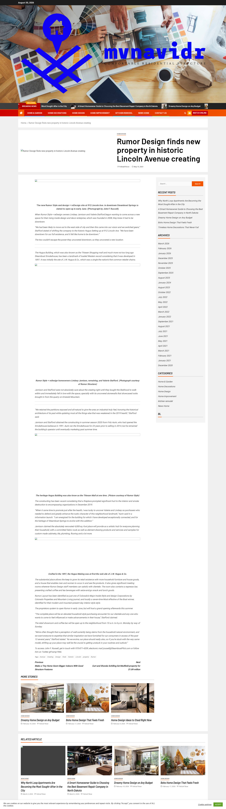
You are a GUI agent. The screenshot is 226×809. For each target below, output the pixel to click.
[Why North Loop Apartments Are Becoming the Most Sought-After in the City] (43, 760)
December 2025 (165, 258)
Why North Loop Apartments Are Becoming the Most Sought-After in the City (41, 786)
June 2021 (163, 336)
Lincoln (78, 657)
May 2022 (162, 302)
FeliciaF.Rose (124, 167)
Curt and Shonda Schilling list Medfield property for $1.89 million (116, 666)
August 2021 (164, 326)
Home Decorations (57, 113)
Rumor (93, 657)
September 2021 (165, 321)
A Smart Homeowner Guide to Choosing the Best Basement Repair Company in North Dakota (90, 106)
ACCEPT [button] (218, 804)
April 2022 (162, 307)
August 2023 (164, 287)
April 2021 (162, 346)
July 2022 (162, 297)
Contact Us (161, 113)
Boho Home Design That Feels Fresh (200, 106)
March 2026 (163, 243)
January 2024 (164, 282)
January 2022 (164, 316)
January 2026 (164, 253)
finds (64, 657)
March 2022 (163, 312)
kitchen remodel (123, 113)
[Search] (185, 113)
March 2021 (163, 350)
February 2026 (164, 248)
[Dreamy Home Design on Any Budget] (42, 698)
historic (71, 657)
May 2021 (162, 341)
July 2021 (162, 331)
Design (57, 657)
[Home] (21, 113)
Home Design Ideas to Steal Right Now (131, 720)
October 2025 (164, 268)
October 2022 (164, 292)
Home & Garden (34, 113)
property (86, 657)
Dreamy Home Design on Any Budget (157, 106)
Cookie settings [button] (204, 804)
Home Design (78, 113)
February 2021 (164, 355)
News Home (143, 113)
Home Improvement (100, 113)
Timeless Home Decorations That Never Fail (178, 227)
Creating (50, 657)
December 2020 (165, 365)
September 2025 (165, 273)
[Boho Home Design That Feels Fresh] (87, 698)
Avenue (42, 657)
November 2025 (165, 263)
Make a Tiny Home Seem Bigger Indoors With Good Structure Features (59, 666)
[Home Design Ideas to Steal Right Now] (132, 698)
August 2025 (164, 278)
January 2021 (164, 360)
